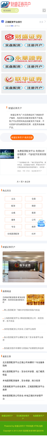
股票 (34, 212)
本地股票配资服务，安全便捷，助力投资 (21, 380)
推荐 (34, 226)
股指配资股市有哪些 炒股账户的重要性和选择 (24, 348)
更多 (41, 21)
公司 (34, 219)
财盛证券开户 (7, 415)
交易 (34, 198)
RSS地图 (29, 426)
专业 (13, 226)
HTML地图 (38, 426)
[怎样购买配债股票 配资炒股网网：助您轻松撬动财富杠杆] (35, 299)
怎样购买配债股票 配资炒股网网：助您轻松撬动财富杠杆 (14, 299)
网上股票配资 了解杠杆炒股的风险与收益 (22, 309)
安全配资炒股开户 (22, 417)
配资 (13, 205)
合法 (13, 198)
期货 (34, 205)
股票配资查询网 (29, 430)
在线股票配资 (13, 233)
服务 (13, 219)
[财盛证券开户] (15, 4)
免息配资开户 (38, 415)
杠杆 (34, 233)
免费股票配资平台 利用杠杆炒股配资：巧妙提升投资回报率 (31, 154)
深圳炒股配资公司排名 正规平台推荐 (20, 329)
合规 (13, 212)
